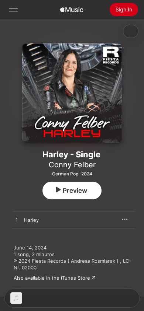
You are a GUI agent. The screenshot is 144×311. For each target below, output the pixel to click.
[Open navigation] (13, 9)
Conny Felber (72, 164)
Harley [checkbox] (31, 220)
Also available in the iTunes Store (52, 278)
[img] (71, 9)
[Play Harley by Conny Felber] (16, 220)
